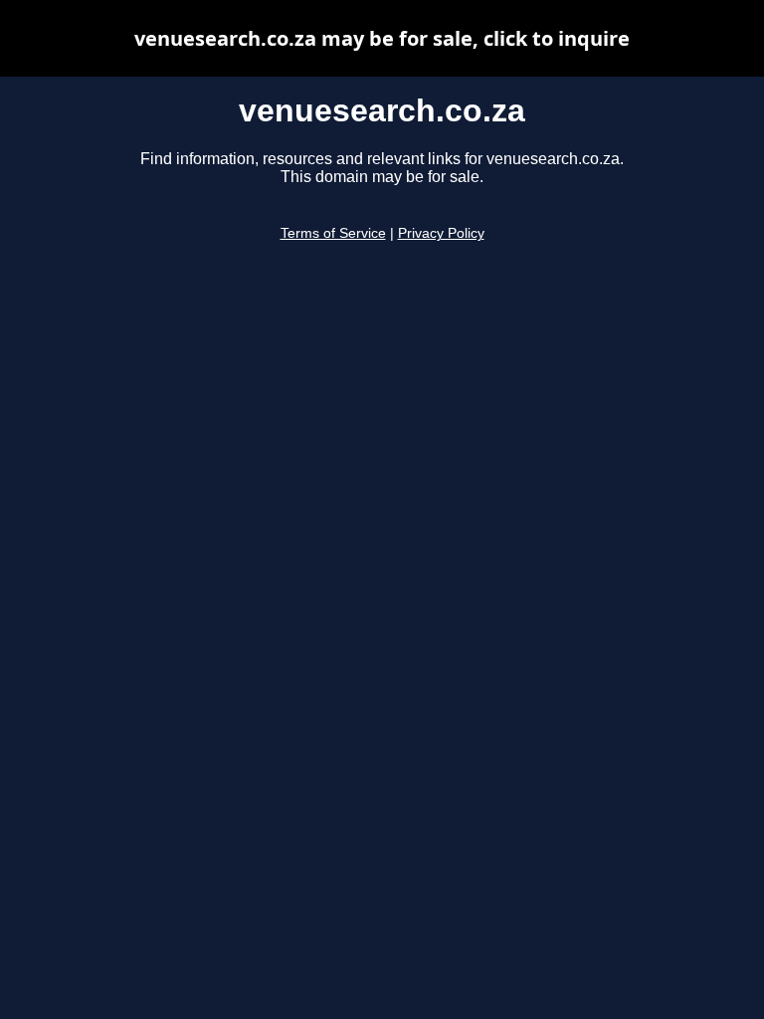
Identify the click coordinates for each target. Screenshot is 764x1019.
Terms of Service (333, 233)
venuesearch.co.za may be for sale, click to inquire (382, 38)
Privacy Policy (441, 233)
